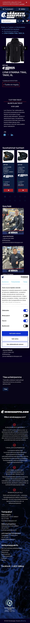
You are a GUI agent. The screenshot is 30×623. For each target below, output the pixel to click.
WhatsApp (7, 240)
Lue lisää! (21, 4)
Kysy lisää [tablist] (15, 106)
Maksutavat (4, 552)
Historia (3, 560)
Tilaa (5, 389)
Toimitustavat (5, 550)
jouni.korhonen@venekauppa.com (12, 242)
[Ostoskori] (27, 21)
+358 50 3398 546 (8, 352)
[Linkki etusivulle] (13, 15)
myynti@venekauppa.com (9, 521)
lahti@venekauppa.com (8, 539)
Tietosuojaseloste (6, 556)
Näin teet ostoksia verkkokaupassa (11, 548)
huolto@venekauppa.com (9, 530)
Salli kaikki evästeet (15, 333)
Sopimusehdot (5, 554)
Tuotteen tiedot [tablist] (15, 100)
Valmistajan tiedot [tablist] (15, 103)
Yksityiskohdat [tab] (15, 282)
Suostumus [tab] (5, 282)
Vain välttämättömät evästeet (15, 344)
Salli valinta (15, 339)
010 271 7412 (5, 528)
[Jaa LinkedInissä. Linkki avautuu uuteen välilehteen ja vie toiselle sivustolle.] (12, 135)
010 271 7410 (5, 519)
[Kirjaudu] (23, 21)
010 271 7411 (4, 537)
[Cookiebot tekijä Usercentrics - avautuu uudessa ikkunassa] (21, 277)
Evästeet (4, 558)
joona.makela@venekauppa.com (12, 356)
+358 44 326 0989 (8, 238)
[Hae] (18, 21)
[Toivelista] (12, 152)
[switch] (25, 315)
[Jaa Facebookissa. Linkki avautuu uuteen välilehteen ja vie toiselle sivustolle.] (5, 135)
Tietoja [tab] (25, 282)
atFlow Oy (23, 621)
